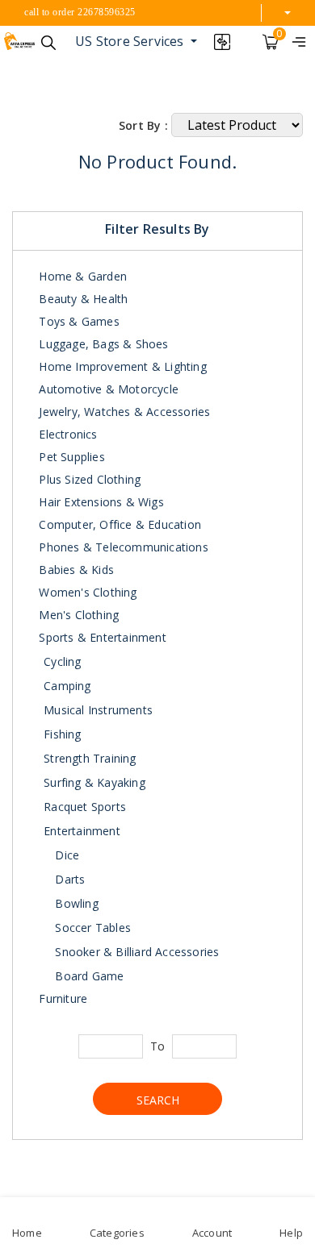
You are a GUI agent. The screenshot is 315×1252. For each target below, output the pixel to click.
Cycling (62, 661)
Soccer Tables (91, 927)
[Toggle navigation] (299, 41)
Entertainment (82, 830)
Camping (67, 685)
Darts (68, 879)
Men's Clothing (77, 614)
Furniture (61, 998)
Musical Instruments (98, 710)
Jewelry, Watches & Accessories (123, 411)
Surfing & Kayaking (94, 782)
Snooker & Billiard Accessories (135, 951)
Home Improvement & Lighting (121, 366)
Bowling (75, 903)
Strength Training (90, 758)
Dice (65, 855)
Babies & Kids (75, 569)
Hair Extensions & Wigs (100, 502)
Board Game (88, 976)
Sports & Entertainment (101, 637)
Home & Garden (81, 276)
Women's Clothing (86, 592)
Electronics (66, 434)
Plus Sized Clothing (88, 479)
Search (157, 1100)
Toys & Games (78, 321)
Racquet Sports (85, 806)
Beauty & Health (82, 298)
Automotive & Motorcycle (107, 389)
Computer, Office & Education (118, 524)
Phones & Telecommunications (122, 547)
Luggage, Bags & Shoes (102, 343)
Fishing (62, 734)
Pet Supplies (70, 456)
